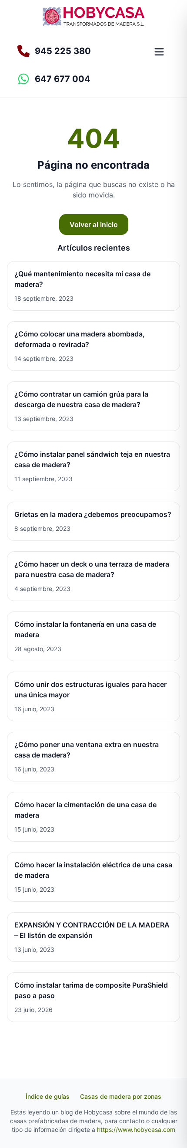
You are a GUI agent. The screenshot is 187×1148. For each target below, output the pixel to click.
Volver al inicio (94, 224)
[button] (77, 78)
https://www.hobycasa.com (136, 1129)
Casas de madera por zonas (120, 1096)
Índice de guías (48, 1096)
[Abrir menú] (159, 51)
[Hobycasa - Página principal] (94, 16)
